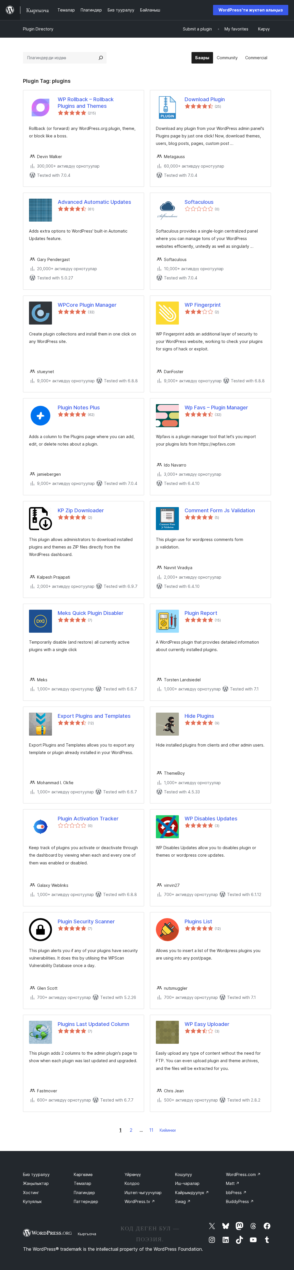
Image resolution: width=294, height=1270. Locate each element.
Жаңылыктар (36, 1183)
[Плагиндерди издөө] (101, 58)
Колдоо (132, 1183)
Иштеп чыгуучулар (143, 1192)
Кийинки (168, 1130)
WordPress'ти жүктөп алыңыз (250, 9)
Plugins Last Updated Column (93, 1024)
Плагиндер (84, 1192)
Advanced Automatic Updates (94, 202)
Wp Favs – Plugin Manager (216, 407)
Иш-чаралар (187, 1183)
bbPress (236, 1192)
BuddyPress (240, 1201)
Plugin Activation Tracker (88, 819)
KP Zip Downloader (81, 510)
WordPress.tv (140, 1201)
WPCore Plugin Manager (87, 305)
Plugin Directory (38, 28)
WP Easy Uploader (207, 1024)
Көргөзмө (83, 1174)
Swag (183, 1201)
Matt (232, 1183)
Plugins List (198, 921)
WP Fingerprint (203, 305)
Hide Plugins (199, 716)
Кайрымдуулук (192, 1192)
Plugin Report (201, 613)
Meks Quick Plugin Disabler (90, 613)
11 (151, 1130)
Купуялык (32, 1201)
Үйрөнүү (133, 1174)
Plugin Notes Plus (79, 407)
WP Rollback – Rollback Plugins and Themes (86, 102)
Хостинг (31, 1192)
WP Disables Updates (211, 819)
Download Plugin (205, 99)
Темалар (82, 1183)
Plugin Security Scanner (86, 921)
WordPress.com (243, 1174)
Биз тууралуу (36, 1174)
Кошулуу (183, 1174)
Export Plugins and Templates (94, 716)
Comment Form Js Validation (220, 510)
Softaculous (199, 202)
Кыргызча (87, 1233)
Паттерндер (86, 1201)
